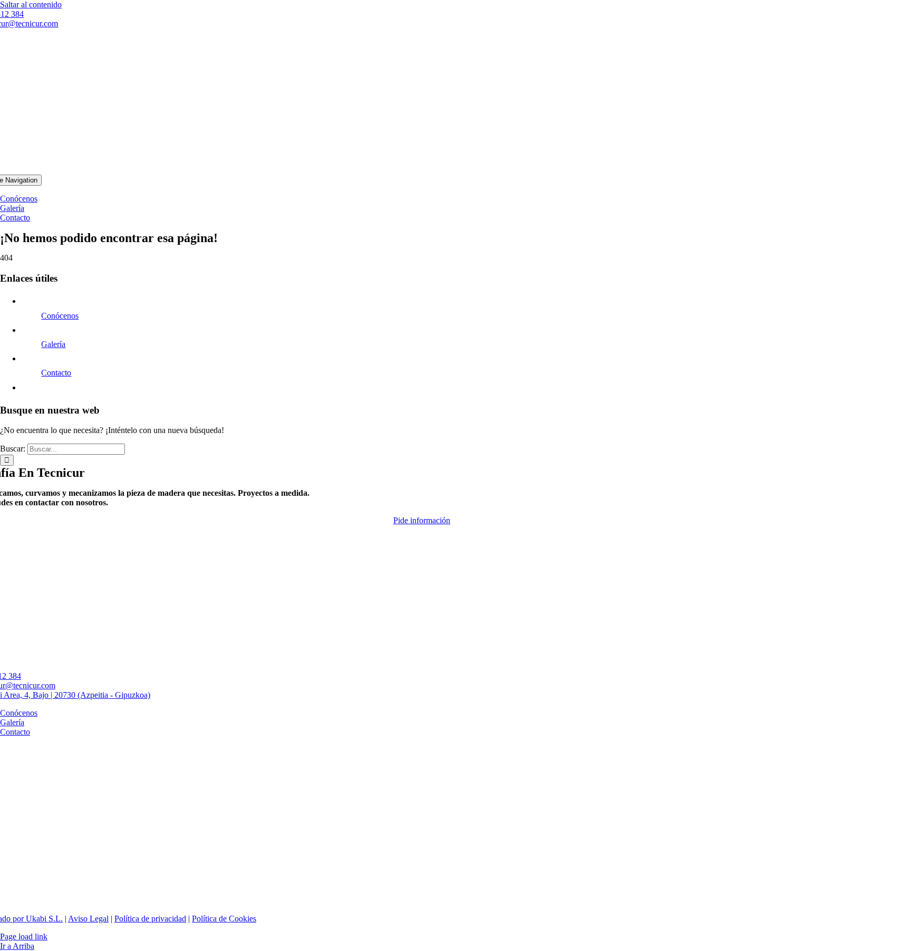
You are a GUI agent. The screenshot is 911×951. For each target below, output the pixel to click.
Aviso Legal (88, 918)
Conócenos (60, 315)
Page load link (23, 936)
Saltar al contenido (31, 4)
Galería (53, 344)
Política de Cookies (224, 918)
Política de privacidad (150, 918)
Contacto (56, 372)
